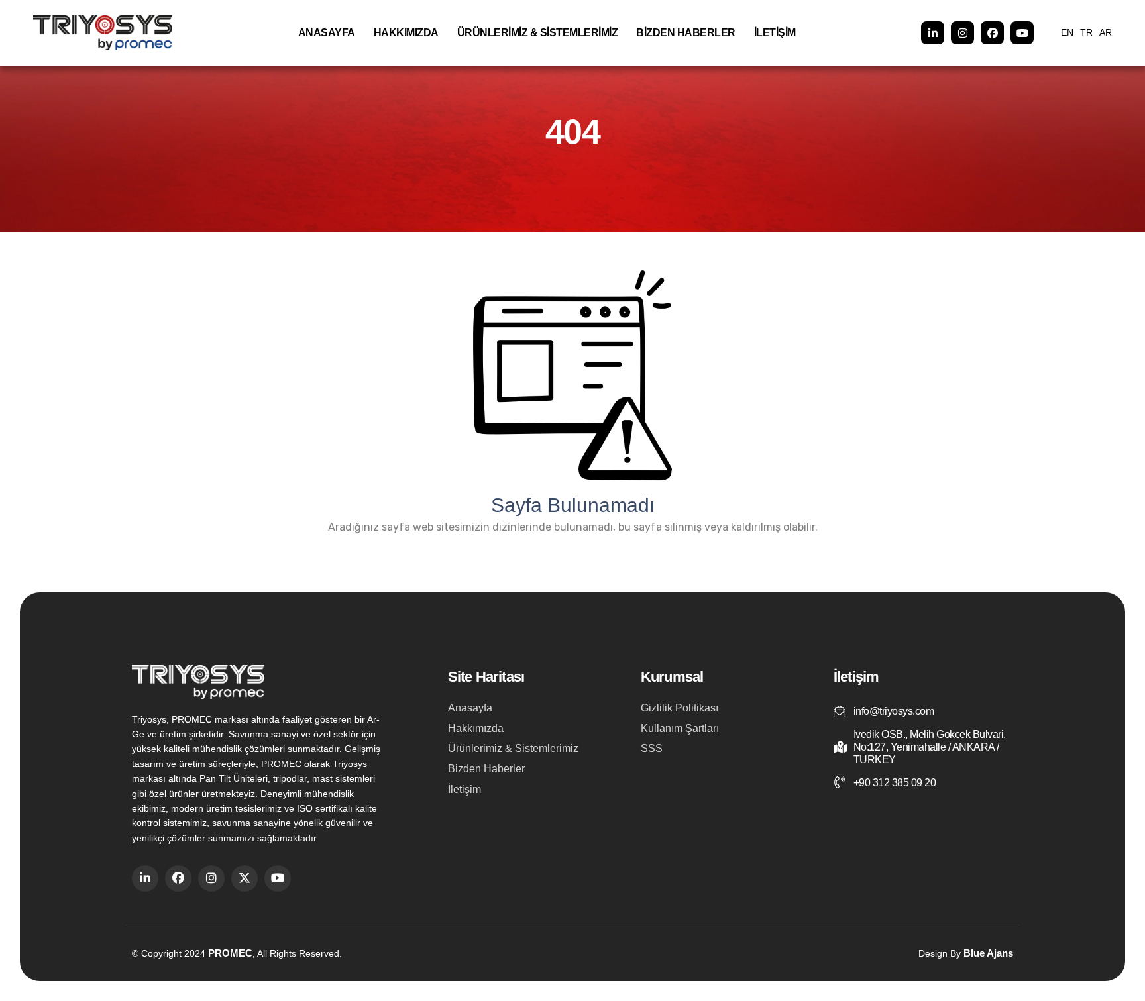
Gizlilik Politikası (679, 707)
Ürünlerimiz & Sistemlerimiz (537, 32)
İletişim (775, 32)
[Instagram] (962, 32)
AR (1105, 32)
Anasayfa (326, 32)
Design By (965, 953)
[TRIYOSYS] (102, 33)
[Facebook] (992, 32)
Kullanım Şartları (680, 728)
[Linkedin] (932, 32)
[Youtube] (1022, 32)
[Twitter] (244, 878)
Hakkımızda (406, 32)
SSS (652, 748)
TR (1086, 32)
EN (1067, 32)
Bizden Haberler (686, 32)
